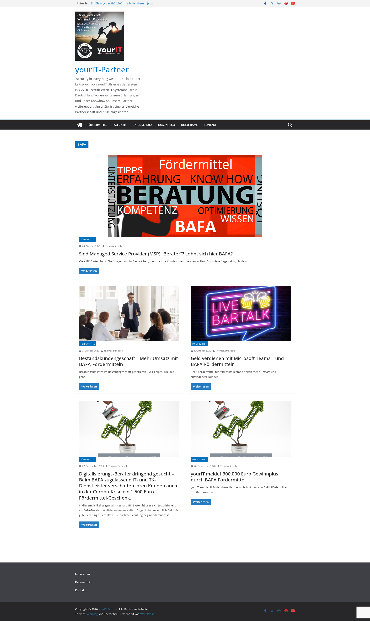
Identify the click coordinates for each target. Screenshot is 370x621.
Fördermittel (97, 125)
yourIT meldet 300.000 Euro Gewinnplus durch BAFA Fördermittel (234, 476)
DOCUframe (189, 125)
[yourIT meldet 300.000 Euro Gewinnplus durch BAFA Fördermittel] (241, 429)
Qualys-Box (166, 125)
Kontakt (210, 125)
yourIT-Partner (102, 69)
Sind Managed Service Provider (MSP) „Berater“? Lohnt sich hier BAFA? (156, 253)
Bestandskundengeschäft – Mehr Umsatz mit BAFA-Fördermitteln (128, 361)
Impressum (82, 574)
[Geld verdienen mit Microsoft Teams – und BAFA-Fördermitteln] (241, 313)
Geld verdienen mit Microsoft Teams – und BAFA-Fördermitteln (237, 361)
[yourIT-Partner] (79, 125)
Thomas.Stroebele (115, 246)
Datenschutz (142, 125)
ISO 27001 (120, 125)
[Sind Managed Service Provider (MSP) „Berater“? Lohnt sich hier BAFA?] (185, 196)
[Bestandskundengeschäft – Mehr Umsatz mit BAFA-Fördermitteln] (129, 313)
